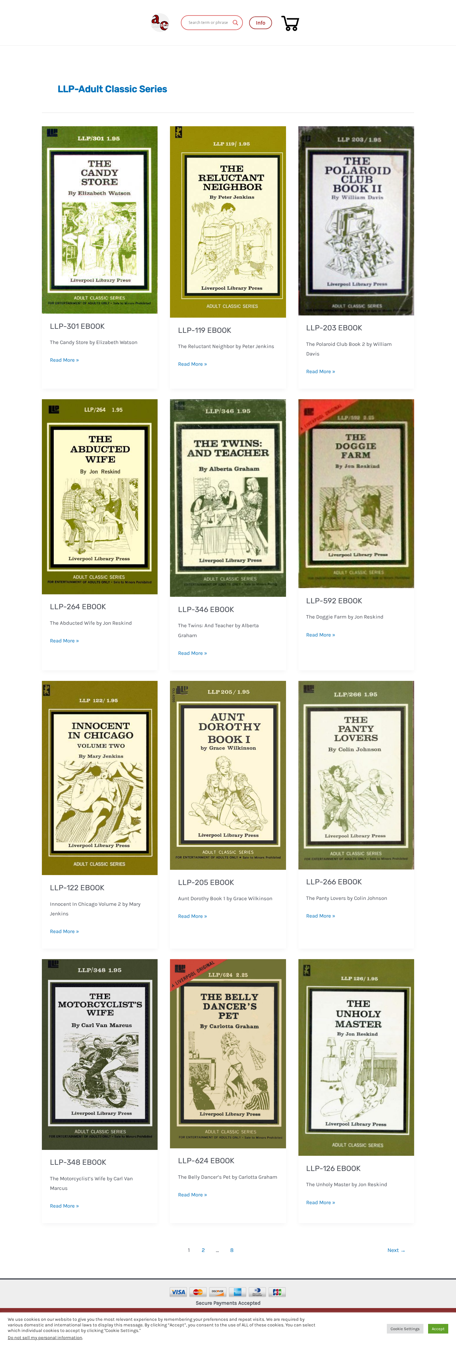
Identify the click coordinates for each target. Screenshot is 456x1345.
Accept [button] (438, 1328)
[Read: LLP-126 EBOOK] (356, 1057)
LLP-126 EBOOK (333, 1168)
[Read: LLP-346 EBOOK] (228, 497)
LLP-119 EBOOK (204, 330)
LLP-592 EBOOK (334, 601)
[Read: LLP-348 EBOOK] (100, 1054)
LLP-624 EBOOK (206, 1160)
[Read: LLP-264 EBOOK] (100, 496)
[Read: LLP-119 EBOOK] (228, 221)
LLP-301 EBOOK (77, 326)
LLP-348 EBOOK (78, 1162)
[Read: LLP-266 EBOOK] (356, 774)
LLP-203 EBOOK (334, 328)
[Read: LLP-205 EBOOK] (228, 774)
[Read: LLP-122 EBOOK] (100, 777)
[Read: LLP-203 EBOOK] (356, 220)
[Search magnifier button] (235, 22)
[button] (260, 22)
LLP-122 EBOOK (77, 887)
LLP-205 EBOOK (206, 882)
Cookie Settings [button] (405, 1328)
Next (396, 1250)
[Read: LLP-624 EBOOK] (228, 1053)
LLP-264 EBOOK (78, 606)
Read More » (64, 359)
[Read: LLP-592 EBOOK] (356, 493)
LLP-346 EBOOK (206, 609)
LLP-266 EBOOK (334, 882)
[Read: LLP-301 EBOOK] (100, 219)
